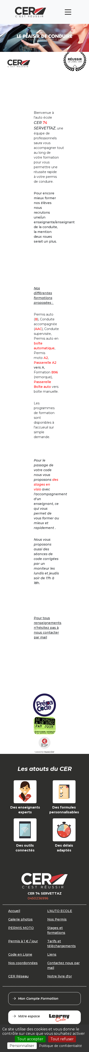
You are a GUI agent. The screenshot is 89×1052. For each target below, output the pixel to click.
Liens (51, 954)
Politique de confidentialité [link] (60, 1046)
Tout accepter (30, 1039)
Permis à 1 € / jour (23, 941)
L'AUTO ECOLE (59, 911)
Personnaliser (22, 1046)
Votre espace (29, 1016)
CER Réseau (18, 976)
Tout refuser (62, 1039)
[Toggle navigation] (68, 12)
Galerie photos (20, 919)
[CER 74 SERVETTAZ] (30, 12)
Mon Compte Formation (38, 998)
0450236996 (38, 898)
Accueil (14, 911)
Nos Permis (57, 919)
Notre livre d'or (59, 976)
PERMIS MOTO (21, 928)
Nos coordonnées (23, 963)
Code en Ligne (20, 954)
